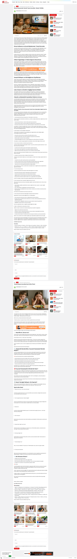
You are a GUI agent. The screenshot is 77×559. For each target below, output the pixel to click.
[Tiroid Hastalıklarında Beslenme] (42, 240)
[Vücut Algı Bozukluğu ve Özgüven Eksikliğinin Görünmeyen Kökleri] (57, 35)
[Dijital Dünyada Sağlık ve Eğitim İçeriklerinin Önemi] (57, 22)
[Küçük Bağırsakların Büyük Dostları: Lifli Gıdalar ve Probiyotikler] (19, 510)
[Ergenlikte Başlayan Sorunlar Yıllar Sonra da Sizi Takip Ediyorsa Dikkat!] (31, 510)
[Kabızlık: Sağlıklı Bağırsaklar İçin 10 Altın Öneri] (19, 521)
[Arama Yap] (75, 2)
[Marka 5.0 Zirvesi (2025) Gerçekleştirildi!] (57, 31)
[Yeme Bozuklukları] (31, 251)
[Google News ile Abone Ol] (17, 35)
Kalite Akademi (18, 10)
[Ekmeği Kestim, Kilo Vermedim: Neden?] (42, 510)
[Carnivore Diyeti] (31, 240)
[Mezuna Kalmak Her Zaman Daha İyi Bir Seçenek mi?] (57, 18)
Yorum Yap (70, 557)
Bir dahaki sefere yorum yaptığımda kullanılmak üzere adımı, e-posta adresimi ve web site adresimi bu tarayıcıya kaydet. (30, 276)
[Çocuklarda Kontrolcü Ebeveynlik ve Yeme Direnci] (42, 251)
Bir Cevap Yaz (17, 260)
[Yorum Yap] (38, 36)
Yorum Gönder (17, 278)
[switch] (73, 2)
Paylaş (75, 557)
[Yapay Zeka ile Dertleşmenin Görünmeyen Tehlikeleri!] (19, 240)
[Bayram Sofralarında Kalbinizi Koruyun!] (42, 521)
